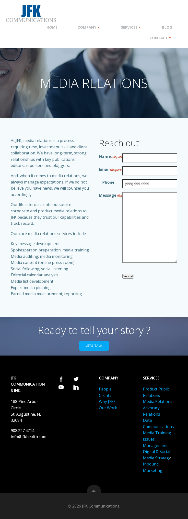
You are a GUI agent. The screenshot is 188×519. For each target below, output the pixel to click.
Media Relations (157, 401)
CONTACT (159, 37)
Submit (128, 276)
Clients (105, 395)
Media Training (157, 432)
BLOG (167, 27)
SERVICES (129, 27)
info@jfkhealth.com (28, 436)
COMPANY (87, 27)
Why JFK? (107, 401)
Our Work (108, 408)
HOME (52, 27)
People (105, 389)
